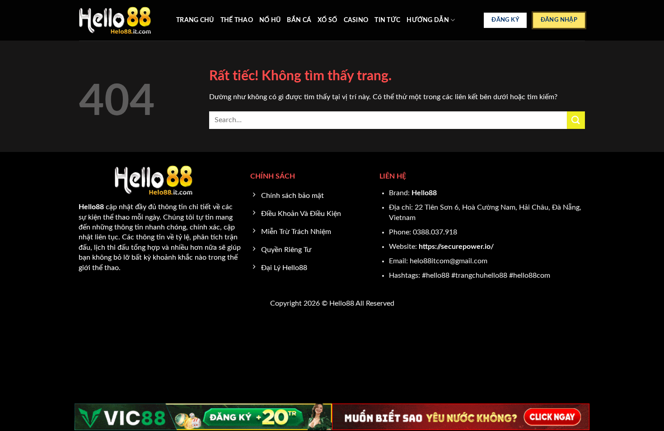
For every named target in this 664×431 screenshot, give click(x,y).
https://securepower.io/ (456, 246)
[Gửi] (576, 120)
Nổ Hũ (270, 20)
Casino (356, 20)
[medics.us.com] (121, 20)
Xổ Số (327, 20)
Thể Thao (236, 20)
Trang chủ (195, 20)
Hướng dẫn (428, 20)
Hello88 (424, 193)
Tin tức (387, 20)
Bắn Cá (299, 20)
